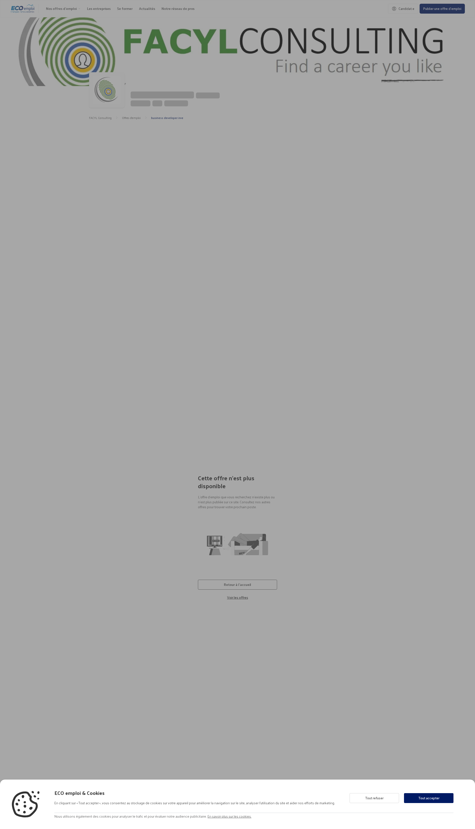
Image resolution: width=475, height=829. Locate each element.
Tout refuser (374, 798)
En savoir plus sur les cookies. (229, 816)
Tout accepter (428, 798)
